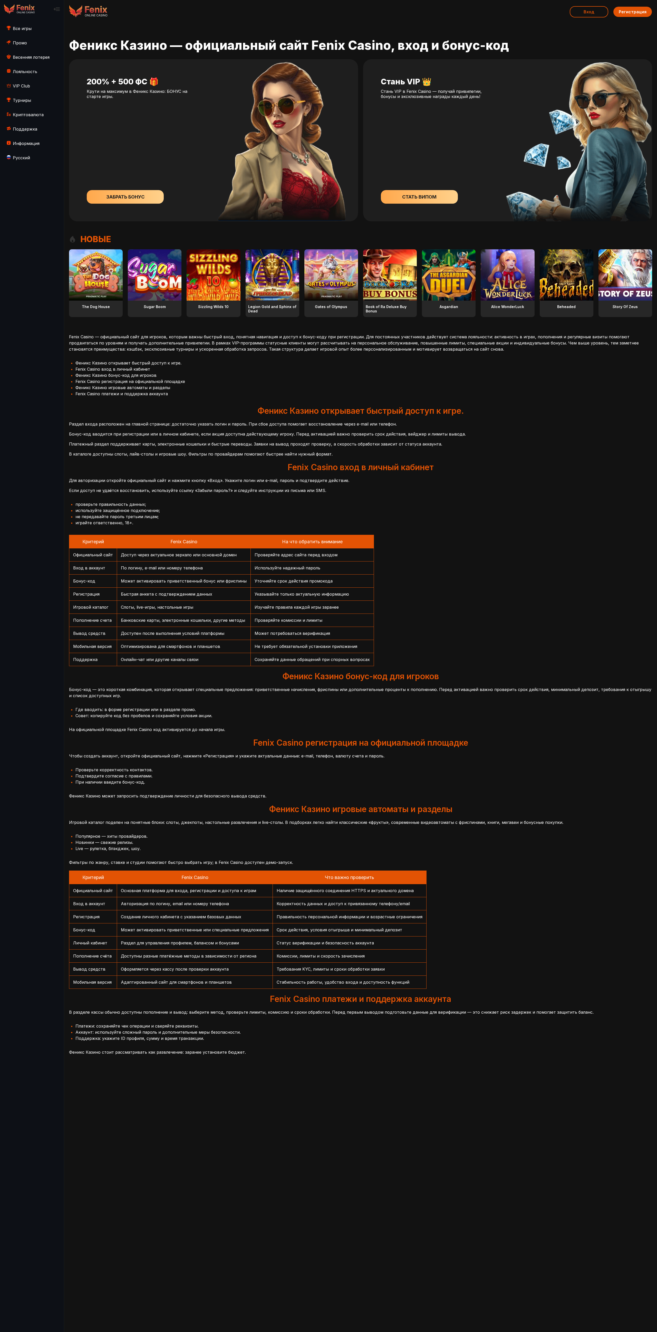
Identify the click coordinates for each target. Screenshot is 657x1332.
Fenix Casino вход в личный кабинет (112, 369)
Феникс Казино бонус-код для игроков (116, 375)
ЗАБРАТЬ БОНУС (125, 197)
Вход (589, 11)
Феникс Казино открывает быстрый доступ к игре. (128, 363)
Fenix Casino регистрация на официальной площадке (130, 381)
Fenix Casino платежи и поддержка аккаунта (121, 393)
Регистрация (632, 11)
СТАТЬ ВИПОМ (419, 197)
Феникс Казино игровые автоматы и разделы (122, 387)
